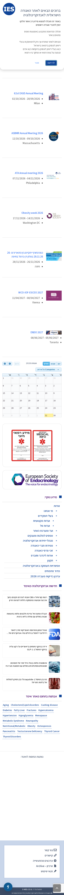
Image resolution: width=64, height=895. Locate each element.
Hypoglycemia (26, 715)
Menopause (41, 715)
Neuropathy (32, 720)
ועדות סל (45, 525)
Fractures (31, 710)
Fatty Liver (19, 710)
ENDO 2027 (37, 332)
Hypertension (10, 715)
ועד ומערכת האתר (43, 530)
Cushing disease (49, 704)
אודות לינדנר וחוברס (42, 555)
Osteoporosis (44, 725)
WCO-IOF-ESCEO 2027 (30, 292)
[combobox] (48, 370)
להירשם (51, 63)
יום (59, 364)
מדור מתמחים (52, 571)
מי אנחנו (48, 511)
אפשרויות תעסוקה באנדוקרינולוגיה (41, 565)
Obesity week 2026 (32, 213)
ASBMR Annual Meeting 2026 (27, 133)
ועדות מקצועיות (41, 521)
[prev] (4, 364)
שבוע (53, 364)
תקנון (50, 560)
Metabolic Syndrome (13, 720)
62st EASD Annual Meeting (28, 93)
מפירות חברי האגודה (42, 545)
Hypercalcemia (45, 710)
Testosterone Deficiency (29, 731)
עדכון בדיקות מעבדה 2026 (45, 576)
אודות (57, 506)
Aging (6, 704)
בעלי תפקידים (45, 516)
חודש (46, 364)
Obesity (31, 725)
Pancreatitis (9, 731)
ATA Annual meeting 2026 (29, 173)
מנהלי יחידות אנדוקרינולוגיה (38, 540)
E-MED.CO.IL (27, 889)
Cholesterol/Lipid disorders (25, 704)
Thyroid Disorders (12, 736)
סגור (37, 63)
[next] (9, 364)
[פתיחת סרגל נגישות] (8, 887)
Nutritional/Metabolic (14, 725)
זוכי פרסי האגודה (44, 550)
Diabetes (7, 710)
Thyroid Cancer (51, 731)
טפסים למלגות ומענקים (40, 535)
